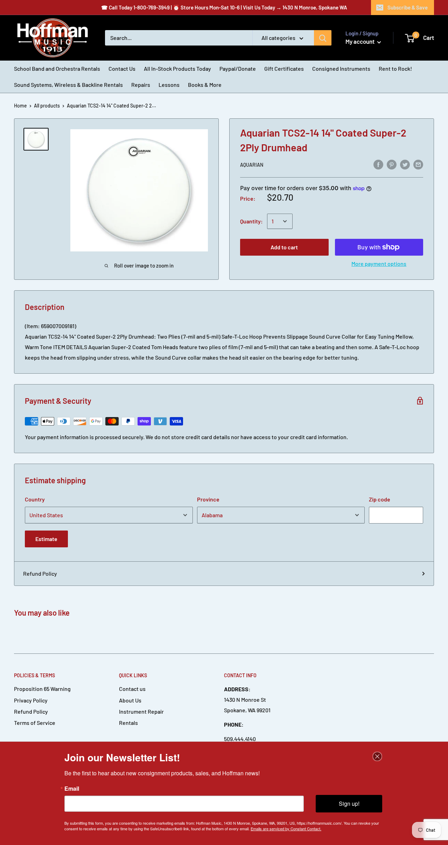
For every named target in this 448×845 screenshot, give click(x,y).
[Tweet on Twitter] (405, 164)
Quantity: (251, 221)
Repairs (140, 84)
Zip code (379, 499)
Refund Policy (40, 573)
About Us (130, 700)
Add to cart (284, 247)
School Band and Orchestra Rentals (57, 68)
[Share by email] (418, 164)
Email (71, 788)
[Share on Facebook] (378, 164)
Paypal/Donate (237, 68)
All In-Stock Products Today (177, 68)
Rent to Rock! (395, 68)
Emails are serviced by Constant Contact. (286, 828)
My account (360, 41)
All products (47, 106)
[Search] (322, 38)
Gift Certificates (284, 68)
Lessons (169, 84)
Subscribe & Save (407, 7)
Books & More (205, 84)
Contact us (132, 688)
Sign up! (349, 803)
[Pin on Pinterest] (392, 164)
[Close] (377, 756)
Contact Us (121, 68)
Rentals (128, 722)
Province (208, 499)
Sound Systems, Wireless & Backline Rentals (68, 84)
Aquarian (251, 165)
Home (20, 106)
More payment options (378, 263)
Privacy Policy (31, 700)
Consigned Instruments (341, 68)
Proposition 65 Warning (42, 688)
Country (35, 499)
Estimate (46, 538)
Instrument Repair (141, 711)
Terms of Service (34, 722)
